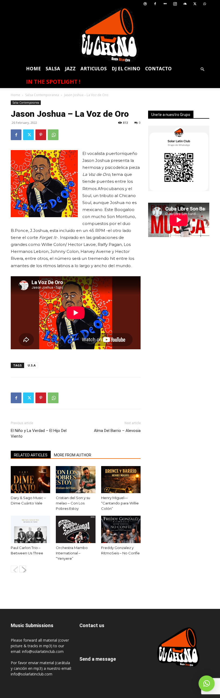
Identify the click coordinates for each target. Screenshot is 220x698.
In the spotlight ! (53, 81)
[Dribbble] (145, 4)
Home (33, 69)
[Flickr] (165, 4)
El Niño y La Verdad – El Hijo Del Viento (39, 433)
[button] (202, 69)
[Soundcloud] (184, 4)
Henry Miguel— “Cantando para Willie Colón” (120, 503)
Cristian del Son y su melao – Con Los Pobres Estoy (73, 503)
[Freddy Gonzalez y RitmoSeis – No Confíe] (121, 529)
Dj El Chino (126, 69)
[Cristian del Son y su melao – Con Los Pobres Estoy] (75, 479)
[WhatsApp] (204, 4)
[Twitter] (194, 4)
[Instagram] (174, 4)
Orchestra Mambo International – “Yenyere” (72, 553)
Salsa (53, 69)
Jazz (70, 69)
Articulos (93, 69)
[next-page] (22, 569)
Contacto (158, 69)
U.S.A (32, 365)
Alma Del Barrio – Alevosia (117, 430)
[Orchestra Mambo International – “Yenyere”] (75, 529)
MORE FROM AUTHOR (72, 455)
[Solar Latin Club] (110, 35)
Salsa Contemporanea (42, 95)
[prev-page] (14, 569)
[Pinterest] (40, 134)
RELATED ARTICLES (30, 455)
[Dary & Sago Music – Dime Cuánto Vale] (30, 479)
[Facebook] (155, 4)
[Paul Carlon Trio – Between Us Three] (30, 529)
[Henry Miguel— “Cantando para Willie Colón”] (121, 479)
